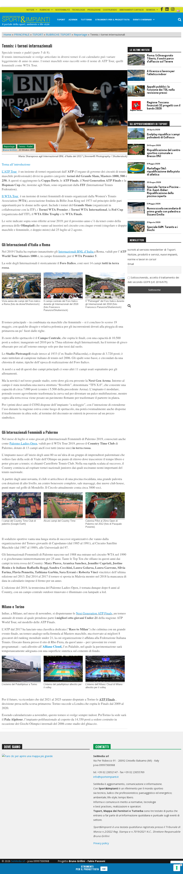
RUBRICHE (45, 10)
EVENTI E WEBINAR (142, 19)
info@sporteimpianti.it (106, 776)
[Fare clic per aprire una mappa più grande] (46, 788)
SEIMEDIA (150, 10)
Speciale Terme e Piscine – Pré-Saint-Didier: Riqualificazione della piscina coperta (163, 191)
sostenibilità (62, 10)
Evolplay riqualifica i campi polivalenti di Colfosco (163, 135)
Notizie (30, 10)
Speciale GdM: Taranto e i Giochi (162, 228)
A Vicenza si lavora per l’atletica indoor (161, 72)
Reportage (80, 34)
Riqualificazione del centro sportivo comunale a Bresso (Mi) (163, 153)
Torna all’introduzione (16, 164)
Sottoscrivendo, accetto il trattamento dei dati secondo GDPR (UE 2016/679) (153, 280)
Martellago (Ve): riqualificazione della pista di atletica (163, 171)
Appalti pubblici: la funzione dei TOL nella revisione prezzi (161, 89)
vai (104, 868)
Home (7, 34)
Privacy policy (101, 843)
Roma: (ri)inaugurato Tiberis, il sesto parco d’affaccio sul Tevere (160, 58)
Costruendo (110, 10)
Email (131, 264)
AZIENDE (73, 19)
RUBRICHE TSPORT (58, 34)
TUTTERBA (86, 19)
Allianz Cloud (52, 646)
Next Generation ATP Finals (94, 613)
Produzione (94, 10)
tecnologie (78, 10)
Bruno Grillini (10, 150)
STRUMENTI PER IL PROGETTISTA (112, 19)
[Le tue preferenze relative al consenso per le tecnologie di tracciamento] (176, 867)
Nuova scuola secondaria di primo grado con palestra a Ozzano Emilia (164, 211)
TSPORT (61, 19)
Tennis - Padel (26, 146)
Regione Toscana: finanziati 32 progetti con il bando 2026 (163, 105)
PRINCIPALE (21, 34)
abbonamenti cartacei (131, 10)
